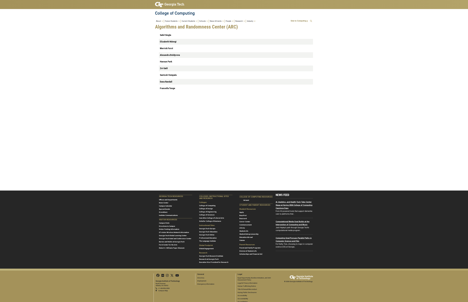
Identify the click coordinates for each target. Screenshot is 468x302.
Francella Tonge (167, 88)
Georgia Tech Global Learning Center (173, 235)
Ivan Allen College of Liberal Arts (211, 218)
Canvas (242, 240)
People (228, 21)
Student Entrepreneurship (248, 234)
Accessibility (242, 295)
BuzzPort (243, 215)
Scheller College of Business (210, 221)
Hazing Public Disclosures (247, 292)
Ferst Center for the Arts (168, 245)
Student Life (243, 231)
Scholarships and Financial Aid (250, 254)
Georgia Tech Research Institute (211, 256)
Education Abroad (246, 237)
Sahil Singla (165, 35)
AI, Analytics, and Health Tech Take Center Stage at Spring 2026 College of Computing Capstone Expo (294, 205)
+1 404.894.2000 (164, 288)
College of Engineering (207, 212)
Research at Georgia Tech (209, 259)
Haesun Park (166, 61)
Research (239, 21)
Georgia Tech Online (206, 235)
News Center (163, 203)
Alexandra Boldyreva (170, 55)
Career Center (244, 222)
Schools (202, 21)
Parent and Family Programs (249, 248)
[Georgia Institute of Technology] (170, 3)
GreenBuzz (163, 212)
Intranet (246, 200)
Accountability (243, 299)
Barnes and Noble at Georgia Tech (171, 242)
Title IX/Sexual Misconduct (247, 289)
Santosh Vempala (168, 75)
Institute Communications (168, 215)
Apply (241, 212)
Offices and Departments (168, 200)
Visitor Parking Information (169, 229)
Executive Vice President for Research (213, 262)
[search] (311, 21)
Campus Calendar (165, 206)
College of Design (206, 209)
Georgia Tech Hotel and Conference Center (175, 239)
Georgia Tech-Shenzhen (208, 232)
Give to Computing (298, 21)
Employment (201, 281)
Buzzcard (243, 218)
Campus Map (163, 291)
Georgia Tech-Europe (207, 229)
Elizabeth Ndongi (168, 41)
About (158, 21)
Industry (250, 21)
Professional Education (208, 238)
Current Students (188, 21)
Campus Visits (164, 223)
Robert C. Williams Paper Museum (171, 248)
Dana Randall (166, 81)
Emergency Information (205, 284)
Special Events (164, 209)
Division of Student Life (248, 251)
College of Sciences (206, 215)
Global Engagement (206, 248)
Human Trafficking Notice (247, 286)
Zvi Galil (164, 68)
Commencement (245, 225)
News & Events (216, 21)
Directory (200, 278)
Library (242, 228)
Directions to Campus (167, 226)
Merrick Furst (166, 48)
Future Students (171, 21)
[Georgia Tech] (301, 277)
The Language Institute (207, 241)
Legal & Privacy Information (247, 283)
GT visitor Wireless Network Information (174, 232)
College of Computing (175, 13)
